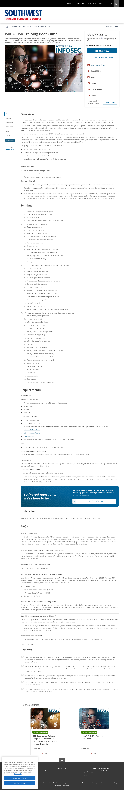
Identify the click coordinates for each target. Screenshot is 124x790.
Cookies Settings (19, 783)
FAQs (7, 131)
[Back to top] (62, 768)
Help (85, 775)
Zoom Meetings (29, 436)
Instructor (9, 127)
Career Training (49, 771)
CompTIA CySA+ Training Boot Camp (92, 737)
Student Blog (104, 771)
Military (86, 771)
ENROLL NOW (102, 50)
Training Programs (15, 26)
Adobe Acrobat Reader (32, 433)
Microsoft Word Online (32, 430)
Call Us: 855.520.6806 (110, 26)
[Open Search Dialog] (116, 3)
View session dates (98, 65)
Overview (9, 114)
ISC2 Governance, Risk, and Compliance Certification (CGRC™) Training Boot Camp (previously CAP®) (44, 740)
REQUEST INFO (110, 102)
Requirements (10, 122)
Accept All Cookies (19, 778)
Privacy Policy (65, 785)
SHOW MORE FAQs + (28, 644)
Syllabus (8, 118)
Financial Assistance (90, 773)
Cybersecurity (27, 26)
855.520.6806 (9, 150)
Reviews (8, 135)
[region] (20, 773)
